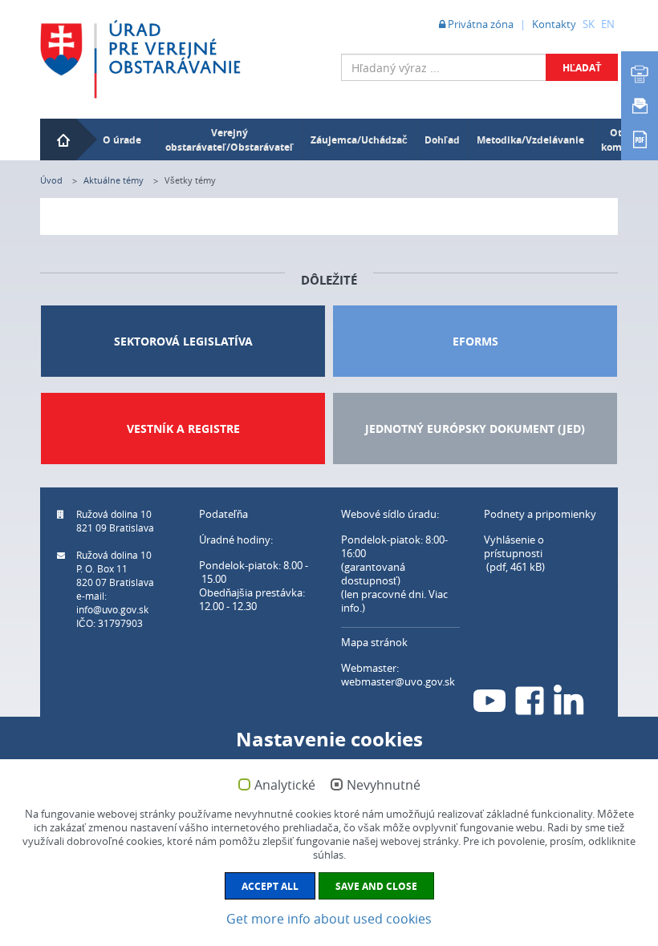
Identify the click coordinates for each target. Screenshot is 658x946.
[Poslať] (639, 105)
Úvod (51, 180)
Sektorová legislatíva (183, 341)
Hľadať (582, 68)
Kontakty (554, 24)
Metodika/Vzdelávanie (530, 140)
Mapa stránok (374, 642)
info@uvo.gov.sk (112, 609)
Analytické (284, 785)
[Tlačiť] (639, 73)
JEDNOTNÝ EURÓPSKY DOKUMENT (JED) (475, 428)
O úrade (122, 140)
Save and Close (376, 886)
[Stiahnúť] (639, 137)
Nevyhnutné (383, 785)
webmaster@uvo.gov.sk (398, 681)
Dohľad (442, 140)
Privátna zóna (479, 24)
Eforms (475, 341)
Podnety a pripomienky (540, 514)
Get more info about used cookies (329, 919)
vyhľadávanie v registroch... (553, 92)
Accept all (270, 886)
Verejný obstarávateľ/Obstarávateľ (229, 140)
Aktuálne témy (113, 180)
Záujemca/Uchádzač (359, 140)
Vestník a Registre (183, 428)
